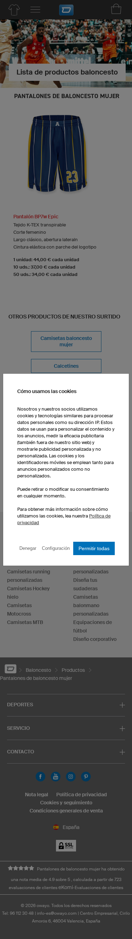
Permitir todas (93, 548)
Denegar (27, 548)
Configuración (56, 548)
